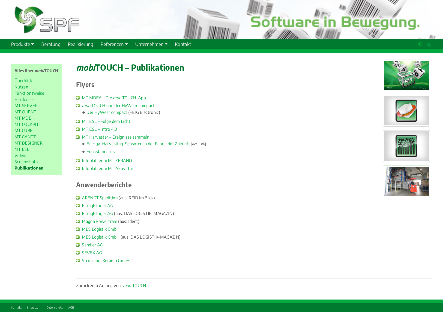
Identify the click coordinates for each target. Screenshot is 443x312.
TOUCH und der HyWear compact (118, 105)
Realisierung (80, 44)
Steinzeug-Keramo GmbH (106, 260)
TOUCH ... (136, 285)
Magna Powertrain (99, 221)
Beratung (50, 44)
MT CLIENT (25, 111)
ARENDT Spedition (100, 197)
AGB (71, 307)
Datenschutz (55, 307)
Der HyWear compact (107, 112)
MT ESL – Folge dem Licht (106, 121)
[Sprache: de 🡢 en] (429, 43)
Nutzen (21, 86)
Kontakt (183, 44)
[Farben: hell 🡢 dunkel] (421, 43)
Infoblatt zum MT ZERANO (107, 160)
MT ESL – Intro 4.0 (99, 129)
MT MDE (23, 118)
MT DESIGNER (29, 142)
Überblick (23, 80)
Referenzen (112, 44)
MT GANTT (25, 136)
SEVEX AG (92, 252)
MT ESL (22, 149)
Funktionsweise (29, 93)
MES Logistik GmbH (101, 229)
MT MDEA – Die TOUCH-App (114, 97)
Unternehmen (149, 44)
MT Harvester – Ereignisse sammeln (115, 136)
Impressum (34, 307)
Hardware (24, 99)
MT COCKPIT (27, 124)
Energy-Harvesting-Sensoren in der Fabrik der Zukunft (138, 143)
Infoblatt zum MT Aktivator (107, 168)
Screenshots (26, 161)
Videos (21, 155)
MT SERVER (26, 105)
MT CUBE (24, 130)
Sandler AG (92, 244)
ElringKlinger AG (97, 205)
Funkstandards (101, 151)
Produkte (20, 44)
